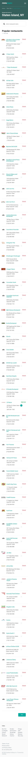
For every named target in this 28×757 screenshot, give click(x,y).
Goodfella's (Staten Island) (11, 524)
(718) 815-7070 (10, 168)
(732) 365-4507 (11, 74)
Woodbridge (12, 732)
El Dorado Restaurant (12, 389)
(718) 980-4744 (10, 627)
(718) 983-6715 (10, 573)
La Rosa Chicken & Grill (12, 646)
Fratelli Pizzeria (10, 497)
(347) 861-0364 (10, 195)
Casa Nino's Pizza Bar (12, 229)
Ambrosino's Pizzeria (12, 93)
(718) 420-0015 (10, 517)
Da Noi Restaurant (11, 323)
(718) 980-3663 (10, 693)
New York (9, 8)
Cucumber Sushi (11, 282)
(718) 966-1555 (10, 653)
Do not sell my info (7, 749)
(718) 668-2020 (10, 587)
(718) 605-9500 (10, 289)
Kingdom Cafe (10, 607)
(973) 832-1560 (10, 600)
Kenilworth (4, 735)
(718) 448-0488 (10, 546)
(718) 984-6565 (10, 263)
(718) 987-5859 (10, 182)
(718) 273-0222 (10, 153)
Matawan (20, 734)
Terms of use (5, 743)
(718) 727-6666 (10, 640)
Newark (3, 734)
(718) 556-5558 (10, 465)
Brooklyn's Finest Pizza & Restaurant (12, 160)
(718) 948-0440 (10, 236)
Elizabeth (20, 732)
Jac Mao (8, 553)
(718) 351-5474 (10, 223)
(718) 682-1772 (10, 438)
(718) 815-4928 (10, 424)
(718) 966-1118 (10, 304)
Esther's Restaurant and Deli (13, 430)
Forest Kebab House (12, 471)
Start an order (23, 43)
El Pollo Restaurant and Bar (12, 416)
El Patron (9, 402)
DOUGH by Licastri (11, 363)
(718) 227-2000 (10, 87)
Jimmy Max (9, 566)
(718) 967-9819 (11, 707)
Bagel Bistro (9, 120)
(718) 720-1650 (10, 330)
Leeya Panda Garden (12, 673)
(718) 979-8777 (10, 276)
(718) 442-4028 (10, 209)
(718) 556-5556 (10, 666)
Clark (19, 730)
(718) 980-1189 (10, 680)
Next (22, 714)
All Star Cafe (9, 80)
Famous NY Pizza (12, 458)
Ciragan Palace (10, 269)
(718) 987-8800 (10, 100)
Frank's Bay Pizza (11, 484)
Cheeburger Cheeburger (13, 256)
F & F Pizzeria (10, 444)
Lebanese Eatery (11, 659)
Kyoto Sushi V (10, 633)
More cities (20, 735)
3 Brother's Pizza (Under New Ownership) (13, 40)
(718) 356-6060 (10, 114)
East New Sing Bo (11, 376)
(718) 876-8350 (10, 491)
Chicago (20, 729)
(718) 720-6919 (10, 127)
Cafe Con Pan (10, 188)
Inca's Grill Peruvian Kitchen (11, 539)
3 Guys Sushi (10, 54)
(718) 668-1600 (10, 370)
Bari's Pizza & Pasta (12, 133)
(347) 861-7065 (11, 409)
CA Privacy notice (6, 747)
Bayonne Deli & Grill (11, 146)
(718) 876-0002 (11, 140)
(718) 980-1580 (10, 396)
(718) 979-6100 (10, 560)
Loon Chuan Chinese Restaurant (12, 699)
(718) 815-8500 (10, 532)
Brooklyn (12, 729)
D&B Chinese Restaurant (13, 310)
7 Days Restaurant (12, 67)
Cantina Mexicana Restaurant (11, 215)
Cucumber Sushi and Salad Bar (12, 296)
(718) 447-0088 (10, 61)
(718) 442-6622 (10, 383)
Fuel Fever (9, 510)
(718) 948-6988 (10, 614)
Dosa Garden (10, 349)
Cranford (12, 735)
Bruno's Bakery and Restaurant (11, 174)
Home (3, 8)
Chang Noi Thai (10, 243)
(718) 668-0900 (10, 451)
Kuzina (8, 620)
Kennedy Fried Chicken (13, 593)
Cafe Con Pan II (10, 202)
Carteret (4, 732)
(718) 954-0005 (10, 48)
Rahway (12, 734)
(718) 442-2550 (10, 478)
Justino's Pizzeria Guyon (12, 579)
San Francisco (13, 730)
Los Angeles (5, 730)
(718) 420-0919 (10, 356)
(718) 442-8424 (10, 250)
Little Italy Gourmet (11, 686)
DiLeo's (8, 336)
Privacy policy (5, 745)
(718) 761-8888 (10, 343)
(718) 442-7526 (10, 317)
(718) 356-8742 (10, 504)
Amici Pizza (9, 107)
